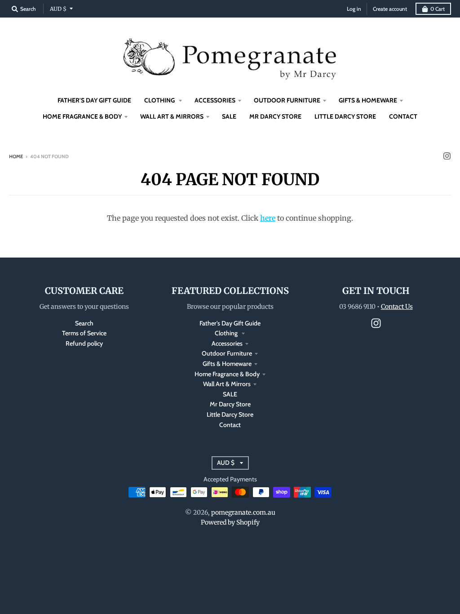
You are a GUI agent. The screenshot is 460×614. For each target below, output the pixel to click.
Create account (390, 8)
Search (84, 323)
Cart (437, 8)
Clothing (227, 333)
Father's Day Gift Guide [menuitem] (94, 100)
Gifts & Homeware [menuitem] (368, 100)
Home (16, 156)
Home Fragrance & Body (227, 374)
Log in (354, 8)
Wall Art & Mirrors (227, 384)
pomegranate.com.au (243, 512)
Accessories (227, 343)
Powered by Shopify (230, 522)
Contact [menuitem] (403, 116)
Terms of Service (84, 333)
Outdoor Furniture (227, 353)
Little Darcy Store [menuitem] (345, 116)
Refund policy (84, 343)
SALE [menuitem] (229, 116)
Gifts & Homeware (227, 364)
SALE (230, 394)
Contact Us (397, 307)
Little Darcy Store (230, 414)
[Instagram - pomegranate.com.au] (447, 156)
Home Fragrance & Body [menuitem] (82, 116)
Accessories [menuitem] (215, 100)
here (267, 218)
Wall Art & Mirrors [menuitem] (171, 116)
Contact (230, 425)
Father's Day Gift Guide (230, 323)
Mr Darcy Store (230, 404)
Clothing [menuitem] (160, 100)
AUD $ (58, 8)
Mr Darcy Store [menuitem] (275, 116)
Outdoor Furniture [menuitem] (287, 100)
